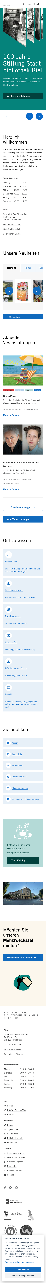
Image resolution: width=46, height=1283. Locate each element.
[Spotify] (10, 1187)
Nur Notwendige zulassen (23, 1276)
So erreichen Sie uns (12, 233)
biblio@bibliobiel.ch (11, 229)
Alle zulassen (23, 1269)
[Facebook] (5, 1187)
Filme (28, 267)
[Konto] (29, 4)
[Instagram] (16, 1187)
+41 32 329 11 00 (12, 224)
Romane (11, 267)
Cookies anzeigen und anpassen (19, 1262)
